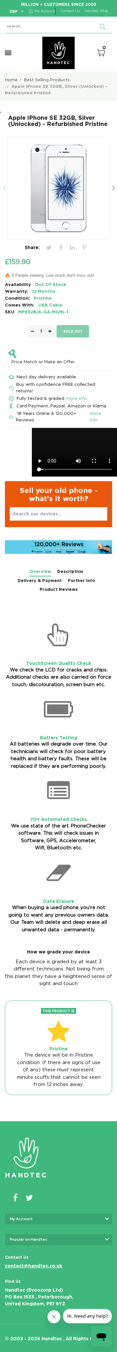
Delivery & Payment (40, 580)
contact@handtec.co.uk (33, 1265)
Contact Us (70, 11)
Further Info (81, 580)
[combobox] (58, 514)
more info (76, 398)
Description (70, 571)
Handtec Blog (96, 11)
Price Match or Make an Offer (43, 361)
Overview (40, 571)
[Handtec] (58, 53)
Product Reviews (59, 589)
